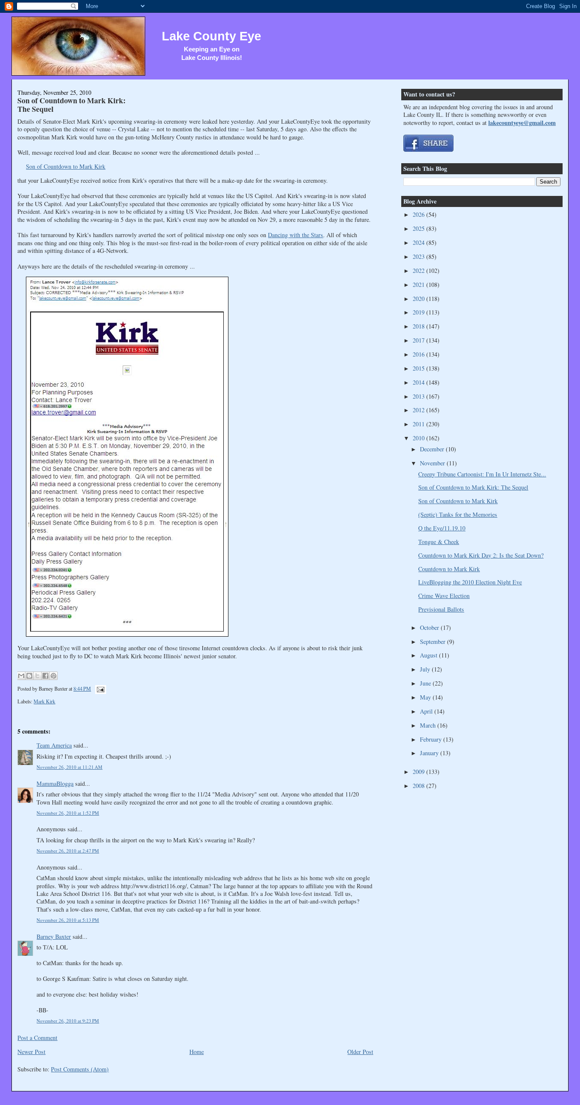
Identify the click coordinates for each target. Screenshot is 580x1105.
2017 (419, 340)
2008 (419, 786)
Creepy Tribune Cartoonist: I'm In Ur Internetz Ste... (482, 474)
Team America (54, 745)
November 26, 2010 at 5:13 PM (68, 920)
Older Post (360, 1052)
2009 (419, 772)
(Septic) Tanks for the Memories (457, 514)
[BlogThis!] (29, 676)
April (427, 711)
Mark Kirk (44, 701)
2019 (419, 312)
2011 (419, 424)
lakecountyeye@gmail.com (522, 122)
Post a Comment (37, 1038)
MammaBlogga (55, 783)
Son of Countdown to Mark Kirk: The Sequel (71, 104)
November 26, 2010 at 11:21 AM (69, 767)
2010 (419, 438)
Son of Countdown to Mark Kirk (65, 166)
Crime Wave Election (444, 596)
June (426, 683)
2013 (419, 396)
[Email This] (21, 676)
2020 (419, 299)
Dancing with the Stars (295, 235)
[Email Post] (99, 688)
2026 (419, 214)
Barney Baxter (54, 936)
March (428, 725)
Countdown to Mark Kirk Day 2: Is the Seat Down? (480, 555)
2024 (419, 242)
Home (196, 1052)
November (433, 463)
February (431, 739)
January (430, 753)
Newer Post (31, 1052)
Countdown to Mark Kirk (449, 569)
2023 (419, 256)
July (426, 669)
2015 (419, 368)
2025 (419, 228)
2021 (419, 284)
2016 (419, 354)
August (429, 655)
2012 (419, 410)
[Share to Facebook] (45, 676)
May (426, 697)
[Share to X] (37, 676)
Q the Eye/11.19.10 (441, 528)
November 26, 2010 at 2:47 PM (68, 850)
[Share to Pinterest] (53, 676)
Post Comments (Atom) (80, 1069)
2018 (419, 326)
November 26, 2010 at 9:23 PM (68, 1020)
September (433, 642)
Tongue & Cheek (438, 542)
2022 (419, 270)
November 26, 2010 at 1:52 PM (68, 813)
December (433, 449)
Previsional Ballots (441, 609)
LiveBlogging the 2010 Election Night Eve (470, 582)
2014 (419, 382)
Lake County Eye (211, 36)
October (430, 627)
